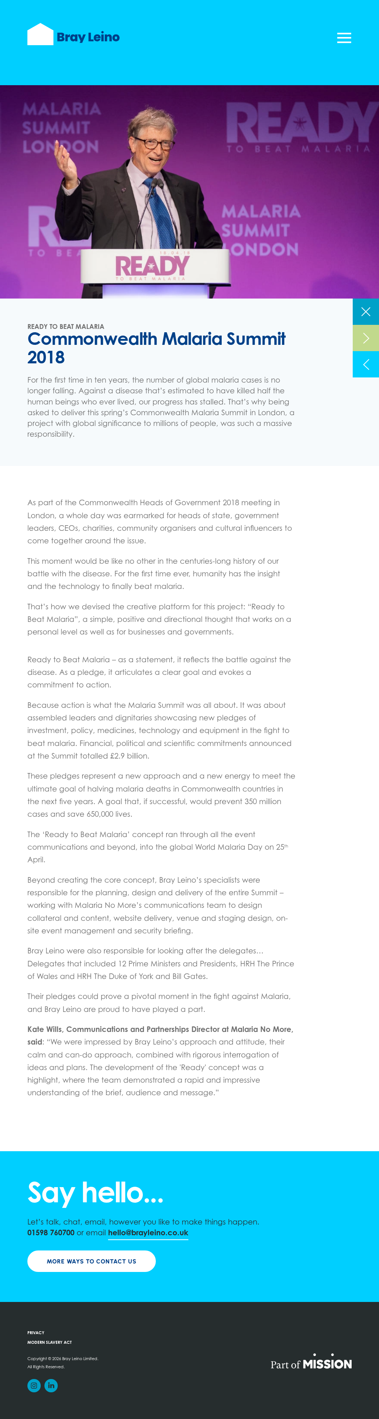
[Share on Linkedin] (51, 1385)
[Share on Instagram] (34, 1385)
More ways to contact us (92, 1261)
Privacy (35, 1333)
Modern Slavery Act (49, 1343)
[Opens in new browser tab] (311, 1360)
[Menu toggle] (344, 37)
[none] (366, 312)
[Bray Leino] (73, 34)
